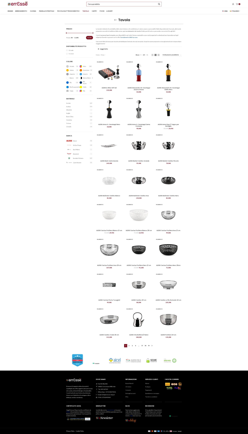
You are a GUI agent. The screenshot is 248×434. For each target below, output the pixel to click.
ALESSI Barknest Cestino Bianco (109, 196)
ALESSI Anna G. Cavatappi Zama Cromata (139, 125)
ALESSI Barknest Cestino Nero (168, 196)
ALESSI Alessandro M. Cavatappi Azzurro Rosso (139, 89)
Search (159, 4)
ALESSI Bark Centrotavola (109, 161)
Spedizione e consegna (152, 393)
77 (142, 345)
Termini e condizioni (151, 397)
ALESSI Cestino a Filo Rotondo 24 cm (168, 300)
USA (225, 11)
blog (131, 415)
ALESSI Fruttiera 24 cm (168, 335)
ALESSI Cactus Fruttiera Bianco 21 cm (109, 230)
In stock (71, 54)
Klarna (147, 383)
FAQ (126, 397)
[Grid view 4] (158, 55)
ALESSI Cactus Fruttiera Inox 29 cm (109, 265)
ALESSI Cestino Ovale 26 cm (109, 335)
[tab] (139, 49)
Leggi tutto (104, 49)
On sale (70, 50)
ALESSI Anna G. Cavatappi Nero (109, 124)
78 (145, 345)
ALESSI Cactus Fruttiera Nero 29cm (168, 265)
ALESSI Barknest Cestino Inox (139, 196)
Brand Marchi (129, 383)
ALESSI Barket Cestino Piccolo (168, 161)
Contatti (128, 390)
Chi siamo (128, 387)
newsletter (110, 410)
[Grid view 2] (152, 55)
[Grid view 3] (155, 55)
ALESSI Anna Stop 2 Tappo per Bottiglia (168, 125)
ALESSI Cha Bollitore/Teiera (138, 335)
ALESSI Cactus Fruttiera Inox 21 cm (168, 230)
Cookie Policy (80, 431)
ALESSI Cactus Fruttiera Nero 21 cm (139, 265)
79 (148, 345)
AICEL (68, 412)
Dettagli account (130, 393)
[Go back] (115, 20)
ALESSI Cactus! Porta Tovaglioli (109, 300)
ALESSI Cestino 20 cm (138, 300)
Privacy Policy (70, 431)
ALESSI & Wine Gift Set (109, 88)
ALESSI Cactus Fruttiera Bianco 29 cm (139, 230)
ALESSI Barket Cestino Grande (138, 161)
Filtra (89, 37)
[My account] (233, 4)
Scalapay (147, 387)
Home (97, 55)
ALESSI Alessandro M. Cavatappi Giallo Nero (168, 89)
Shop (102, 55)
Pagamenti (148, 390)
